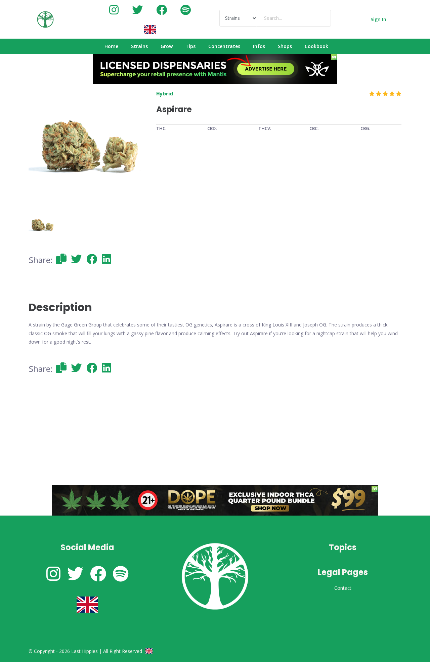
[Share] (61, 259)
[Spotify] (185, 9)
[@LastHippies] (114, 9)
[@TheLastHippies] (137, 9)
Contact (342, 588)
